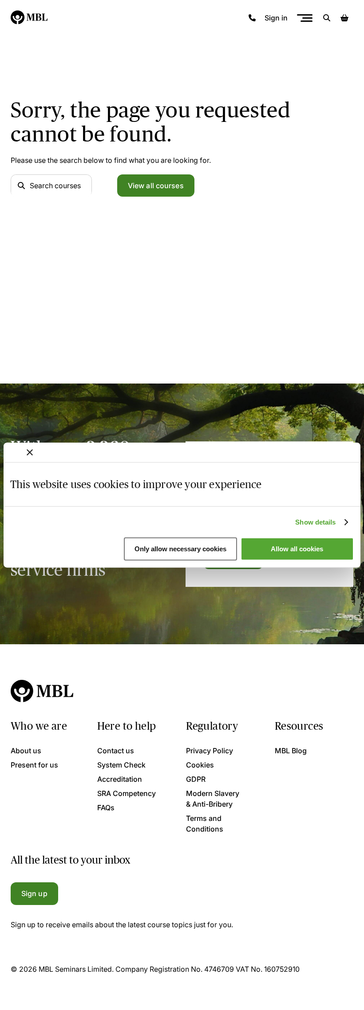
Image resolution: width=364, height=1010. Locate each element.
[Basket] (344, 18)
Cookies (200, 764)
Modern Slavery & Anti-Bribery (212, 798)
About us (26, 750)
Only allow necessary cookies (180, 549)
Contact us (115, 750)
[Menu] (304, 18)
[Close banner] (30, 452)
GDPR (196, 779)
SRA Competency (126, 793)
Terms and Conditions (204, 823)
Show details (315, 522)
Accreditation (119, 779)
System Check (121, 764)
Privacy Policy (209, 750)
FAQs (106, 807)
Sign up (34, 893)
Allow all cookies (297, 549)
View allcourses (156, 185)
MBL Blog (291, 750)
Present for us (34, 764)
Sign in (276, 17)
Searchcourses (55, 185)
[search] (327, 18)
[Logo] (29, 17)
